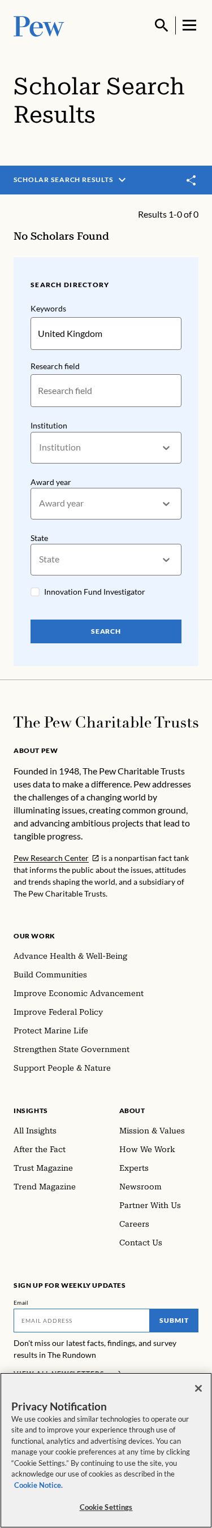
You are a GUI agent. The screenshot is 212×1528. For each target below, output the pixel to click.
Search (106, 631)
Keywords (48, 308)
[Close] (198, 1388)
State (39, 538)
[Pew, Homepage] (39, 25)
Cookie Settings (106, 1507)
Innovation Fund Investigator (94, 591)
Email (21, 1302)
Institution (49, 425)
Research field (55, 366)
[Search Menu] (162, 25)
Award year (51, 482)
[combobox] (40, 447)
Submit (174, 1320)
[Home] (106, 722)
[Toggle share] (191, 180)
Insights (31, 1110)
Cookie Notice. (38, 1485)
